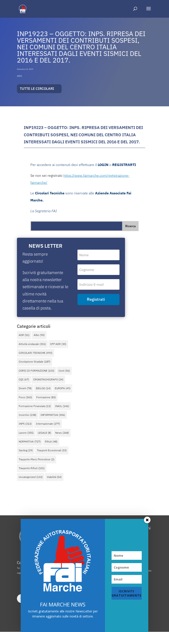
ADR (24, 335)
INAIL (62, 406)
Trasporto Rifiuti (32, 468)
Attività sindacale (32, 344)
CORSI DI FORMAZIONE (36, 370)
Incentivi (27, 414)
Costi (64, 370)
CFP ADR (58, 344)
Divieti (25, 388)
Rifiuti (51, 441)
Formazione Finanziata (35, 406)
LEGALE (44, 432)
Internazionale (48, 423)
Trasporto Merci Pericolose (36, 459)
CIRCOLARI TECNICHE (35, 352)
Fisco (25, 397)
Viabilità (54, 477)
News (62, 432)
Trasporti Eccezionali (52, 450)
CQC (24, 379)
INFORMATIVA (52, 414)
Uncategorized (31, 477)
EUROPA (62, 388)
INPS (19, 76)
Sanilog (26, 450)
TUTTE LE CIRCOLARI (37, 88)
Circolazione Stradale (34, 361)
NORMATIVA (30, 441)
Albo (39, 335)
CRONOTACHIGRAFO (48, 379)
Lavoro (26, 432)
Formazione (46, 397)
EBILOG (43, 388)
